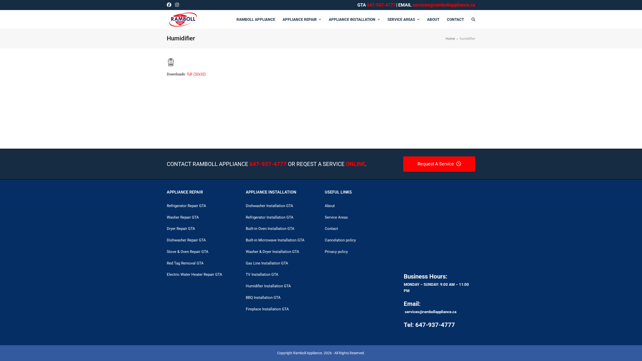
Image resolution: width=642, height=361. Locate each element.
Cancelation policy (340, 240)
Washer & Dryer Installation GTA (272, 251)
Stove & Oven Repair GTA (187, 251)
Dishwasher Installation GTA (269, 206)
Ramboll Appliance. (308, 353)
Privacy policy (336, 251)
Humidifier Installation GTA (268, 286)
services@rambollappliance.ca (430, 312)
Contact (331, 228)
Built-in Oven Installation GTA (270, 228)
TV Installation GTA (262, 274)
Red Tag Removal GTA (185, 263)
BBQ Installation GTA (263, 297)
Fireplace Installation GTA (267, 309)
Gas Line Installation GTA (267, 263)
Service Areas (336, 217)
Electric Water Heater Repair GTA (194, 274)
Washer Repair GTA (183, 217)
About (330, 206)
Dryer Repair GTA (181, 228)
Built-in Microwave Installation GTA (275, 240)
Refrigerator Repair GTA (186, 206)
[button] (473, 19)
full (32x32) (196, 74)
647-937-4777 (381, 5)
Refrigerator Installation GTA (269, 217)
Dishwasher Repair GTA (186, 240)
